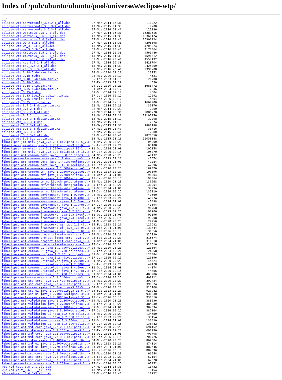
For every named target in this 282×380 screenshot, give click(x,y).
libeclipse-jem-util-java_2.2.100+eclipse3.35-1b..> (46, 151)
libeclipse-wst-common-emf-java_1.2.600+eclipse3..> (46, 168)
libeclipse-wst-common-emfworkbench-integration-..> (46, 181)
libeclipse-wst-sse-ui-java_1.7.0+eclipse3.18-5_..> (46, 287)
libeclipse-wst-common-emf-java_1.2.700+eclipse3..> (46, 175)
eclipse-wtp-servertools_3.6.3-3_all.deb (36, 29)
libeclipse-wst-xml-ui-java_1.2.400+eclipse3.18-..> (46, 340)
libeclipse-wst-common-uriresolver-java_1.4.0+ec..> (46, 267)
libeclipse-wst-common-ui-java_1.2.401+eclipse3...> (46, 254)
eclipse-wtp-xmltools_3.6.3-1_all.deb (33, 56)
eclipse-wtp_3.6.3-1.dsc (22, 122)
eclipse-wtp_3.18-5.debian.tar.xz (30, 72)
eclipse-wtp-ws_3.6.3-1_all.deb (28, 46)
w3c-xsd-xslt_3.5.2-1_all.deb (26, 366)
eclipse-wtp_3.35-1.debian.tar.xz (30, 89)
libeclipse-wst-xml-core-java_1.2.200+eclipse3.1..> (46, 327)
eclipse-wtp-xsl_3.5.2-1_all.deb (29, 62)
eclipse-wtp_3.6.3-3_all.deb (25, 135)
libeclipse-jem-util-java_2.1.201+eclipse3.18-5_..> (46, 141)
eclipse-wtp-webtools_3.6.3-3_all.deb (33, 39)
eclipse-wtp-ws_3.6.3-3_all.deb (28, 49)
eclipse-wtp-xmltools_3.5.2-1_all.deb (33, 52)
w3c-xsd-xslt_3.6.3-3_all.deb (26, 373)
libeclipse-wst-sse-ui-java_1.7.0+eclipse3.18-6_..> (46, 290)
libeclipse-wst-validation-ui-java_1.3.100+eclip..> (46, 320)
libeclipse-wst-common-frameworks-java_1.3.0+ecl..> (46, 214)
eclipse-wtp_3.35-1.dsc (21, 92)
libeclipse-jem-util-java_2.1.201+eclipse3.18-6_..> (46, 145)
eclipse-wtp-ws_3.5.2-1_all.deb (28, 42)
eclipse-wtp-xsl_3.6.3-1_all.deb (29, 65)
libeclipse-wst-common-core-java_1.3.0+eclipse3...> (46, 155)
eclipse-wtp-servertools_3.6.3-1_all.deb (36, 26)
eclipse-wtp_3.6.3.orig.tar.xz (27, 138)
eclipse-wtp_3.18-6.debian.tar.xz (30, 79)
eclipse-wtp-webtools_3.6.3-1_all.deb (33, 36)
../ (4, 19)
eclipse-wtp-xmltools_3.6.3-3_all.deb (33, 59)
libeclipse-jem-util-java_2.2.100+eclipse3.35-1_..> (46, 148)
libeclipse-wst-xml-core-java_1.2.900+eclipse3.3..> (46, 333)
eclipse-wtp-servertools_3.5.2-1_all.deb (36, 22)
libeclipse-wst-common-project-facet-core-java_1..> (46, 234)
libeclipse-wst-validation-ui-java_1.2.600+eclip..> (46, 313)
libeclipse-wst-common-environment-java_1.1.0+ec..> (46, 201)
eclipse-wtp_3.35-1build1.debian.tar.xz (35, 95)
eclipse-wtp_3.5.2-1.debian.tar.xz (31, 105)
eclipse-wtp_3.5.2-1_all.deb (25, 112)
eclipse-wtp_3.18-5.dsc (21, 75)
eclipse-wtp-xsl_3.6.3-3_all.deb (29, 69)
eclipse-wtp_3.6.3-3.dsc (22, 132)
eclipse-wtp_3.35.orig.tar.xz (26, 102)
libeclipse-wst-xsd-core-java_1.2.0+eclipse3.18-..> (46, 353)
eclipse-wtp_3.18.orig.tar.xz (26, 85)
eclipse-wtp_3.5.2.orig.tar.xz (27, 115)
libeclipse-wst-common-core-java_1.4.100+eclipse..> (46, 161)
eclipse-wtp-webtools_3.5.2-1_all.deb (33, 32)
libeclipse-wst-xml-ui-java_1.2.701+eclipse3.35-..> (46, 346)
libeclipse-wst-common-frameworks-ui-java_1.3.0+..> (46, 227)
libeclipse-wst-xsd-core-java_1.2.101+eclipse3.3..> (46, 360)
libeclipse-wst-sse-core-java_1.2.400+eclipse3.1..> (46, 280)
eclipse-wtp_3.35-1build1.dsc (26, 99)
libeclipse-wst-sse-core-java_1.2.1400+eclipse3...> (46, 274)
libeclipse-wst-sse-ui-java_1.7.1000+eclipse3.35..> (46, 294)
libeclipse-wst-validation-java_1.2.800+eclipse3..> (46, 300)
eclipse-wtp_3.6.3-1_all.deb (25, 125)
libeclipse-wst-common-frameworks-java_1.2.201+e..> (46, 208)
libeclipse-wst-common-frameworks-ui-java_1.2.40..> (46, 221)
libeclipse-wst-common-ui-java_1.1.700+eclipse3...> (46, 247)
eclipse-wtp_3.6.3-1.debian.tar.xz (31, 118)
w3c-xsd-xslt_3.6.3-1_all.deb (26, 370)
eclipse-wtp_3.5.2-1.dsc (22, 108)
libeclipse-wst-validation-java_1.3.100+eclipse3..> (46, 307)
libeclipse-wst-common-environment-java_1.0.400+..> (46, 194)
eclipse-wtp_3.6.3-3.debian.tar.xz (31, 128)
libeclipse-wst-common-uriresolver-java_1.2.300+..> (46, 261)
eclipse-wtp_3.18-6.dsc (21, 82)
